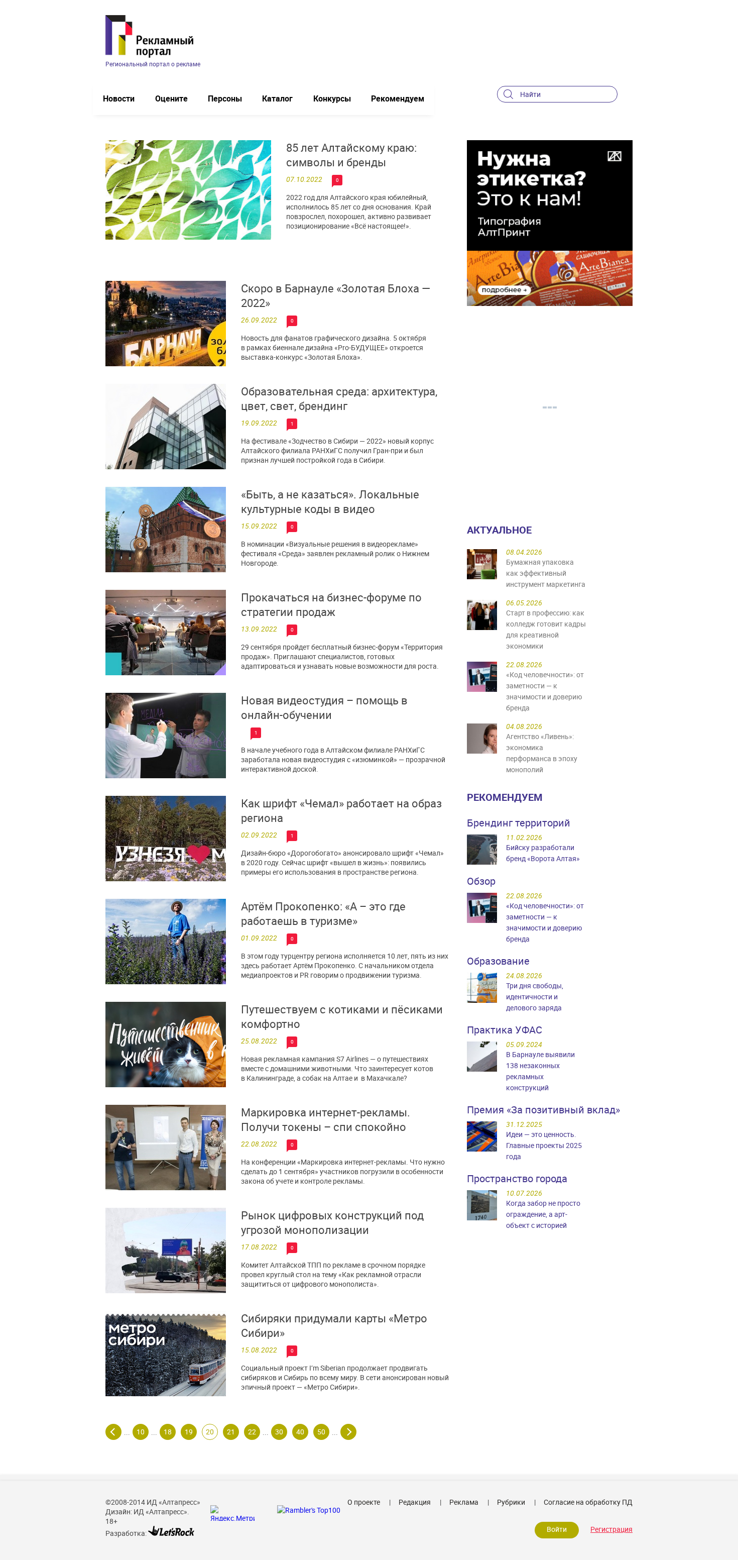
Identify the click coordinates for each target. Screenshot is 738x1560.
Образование (498, 961)
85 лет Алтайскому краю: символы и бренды (351, 154)
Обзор (481, 881)
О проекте (363, 1502)
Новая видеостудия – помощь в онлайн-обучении (324, 707)
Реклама (463, 1502)
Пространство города (517, 1178)
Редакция (415, 1502)
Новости (119, 98)
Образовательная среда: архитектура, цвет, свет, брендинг (339, 398)
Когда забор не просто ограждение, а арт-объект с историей (543, 1214)
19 (189, 1431)
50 (321, 1431)
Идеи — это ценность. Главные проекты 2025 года (544, 1145)
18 (168, 1431)
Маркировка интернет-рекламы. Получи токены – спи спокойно (325, 1119)
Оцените (171, 98)
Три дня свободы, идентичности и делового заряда (534, 996)
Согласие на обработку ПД (588, 1502)
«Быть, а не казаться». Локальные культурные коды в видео (330, 501)
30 (279, 1431)
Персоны (225, 98)
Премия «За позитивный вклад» (543, 1109)
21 (231, 1431)
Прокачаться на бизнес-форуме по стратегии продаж (331, 604)
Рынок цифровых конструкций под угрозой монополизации (332, 1222)
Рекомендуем (397, 98)
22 (252, 1431)
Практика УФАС (504, 1029)
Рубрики (511, 1502)
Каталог (277, 98)
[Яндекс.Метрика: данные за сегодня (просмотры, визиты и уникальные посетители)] (232, 1513)
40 (300, 1431)
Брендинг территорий (518, 822)
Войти (557, 1529)
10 (141, 1431)
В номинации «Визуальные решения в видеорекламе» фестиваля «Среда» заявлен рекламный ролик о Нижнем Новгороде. (335, 553)
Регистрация (611, 1529)
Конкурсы (332, 98)
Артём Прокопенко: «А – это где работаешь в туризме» (323, 913)
